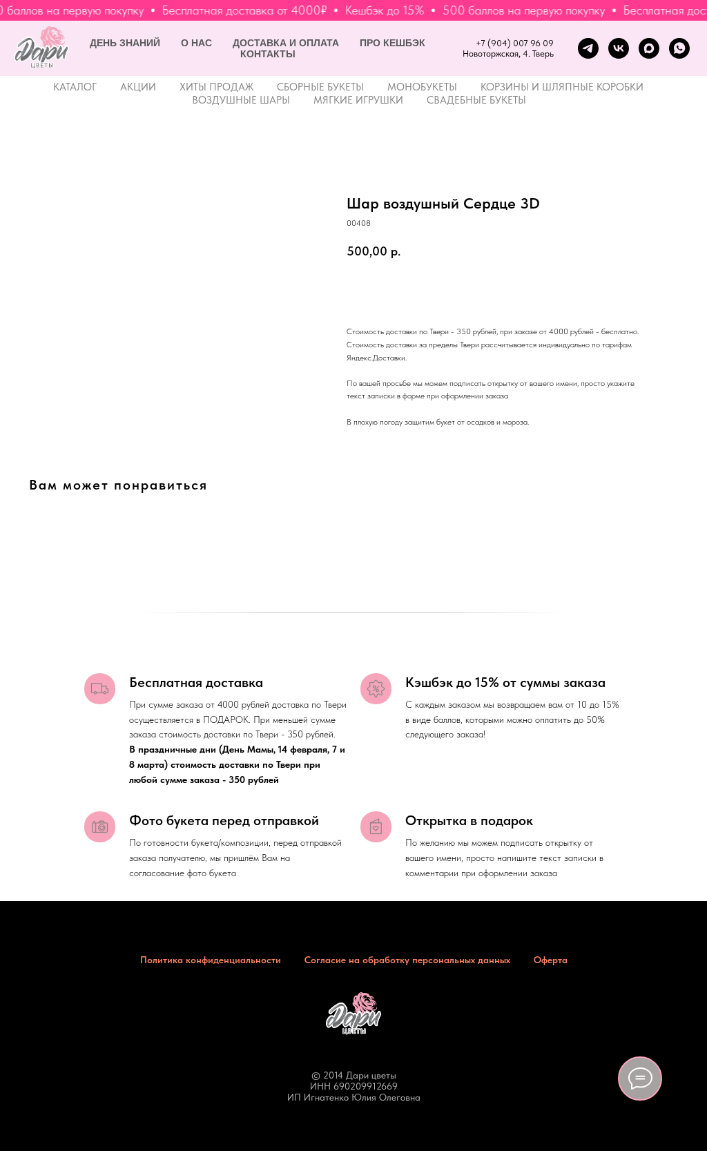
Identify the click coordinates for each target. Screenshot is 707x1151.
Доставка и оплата (286, 42)
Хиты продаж (216, 87)
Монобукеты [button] (422, 87)
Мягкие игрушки (358, 100)
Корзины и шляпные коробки (562, 87)
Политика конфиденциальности (210, 959)
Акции (138, 87)
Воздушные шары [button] (241, 100)
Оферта (551, 959)
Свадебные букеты (476, 100)
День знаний (125, 42)
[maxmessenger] (649, 48)
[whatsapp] (679, 48)
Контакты (268, 53)
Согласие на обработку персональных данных (407, 959)
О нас (196, 42)
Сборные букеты (320, 87)
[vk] (618, 48)
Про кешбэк (392, 42)
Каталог (75, 87)
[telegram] (588, 48)
